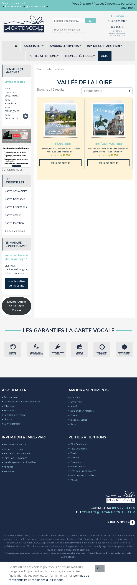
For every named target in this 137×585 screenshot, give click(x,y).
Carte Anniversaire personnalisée (22, 401)
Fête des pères (78, 448)
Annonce (8, 466)
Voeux (73, 479)
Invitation (9, 471)
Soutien (74, 457)
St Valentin (76, 401)
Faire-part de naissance (17, 453)
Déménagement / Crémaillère (20, 462)
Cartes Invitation (14, 223)
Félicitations (10, 406)
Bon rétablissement (15, 415)
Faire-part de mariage (15, 457)
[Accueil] (16, 46)
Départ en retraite (14, 449)
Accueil (40, 69)
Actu (104, 56)
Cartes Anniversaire (16, 191)
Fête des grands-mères (83, 470)
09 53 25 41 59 (15, 6)
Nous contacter (37, 6)
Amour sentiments (88, 390)
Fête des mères (78, 444)
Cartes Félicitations (16, 207)
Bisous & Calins (78, 419)
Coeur (73, 415)
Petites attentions (87, 437)
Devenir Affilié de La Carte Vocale (16, 306)
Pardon (74, 453)
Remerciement (78, 466)
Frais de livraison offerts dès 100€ (117, 34)
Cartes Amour (13, 215)
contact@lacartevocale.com (108, 512)
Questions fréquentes (68, 29)
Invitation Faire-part (24, 437)
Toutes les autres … (16, 231)
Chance (8, 419)
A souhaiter (14, 390)
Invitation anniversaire (16, 444)
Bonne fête (10, 410)
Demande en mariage (82, 410)
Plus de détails (60, 163)
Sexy (73, 424)
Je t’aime (75, 397)
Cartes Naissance (15, 199)
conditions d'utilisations (47, 580)
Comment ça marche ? (13, 3)
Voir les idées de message (16, 283)
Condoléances (78, 462)
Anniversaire (11, 397)
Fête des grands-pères (83, 475)
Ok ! (99, 568)
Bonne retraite (12, 423)
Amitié (73, 406)
